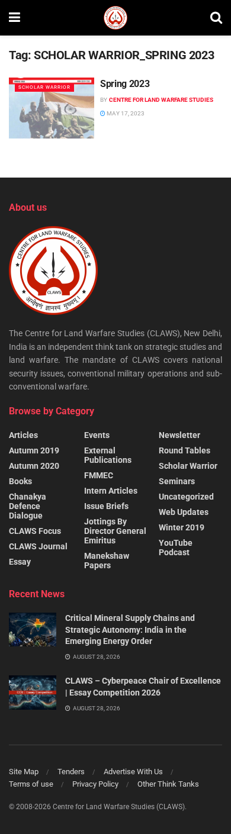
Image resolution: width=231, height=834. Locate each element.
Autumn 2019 (34, 450)
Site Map (23, 771)
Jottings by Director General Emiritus (115, 531)
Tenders (71, 771)
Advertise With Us (133, 771)
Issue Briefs (106, 506)
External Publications (107, 455)
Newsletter (179, 435)
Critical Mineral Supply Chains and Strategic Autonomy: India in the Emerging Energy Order (130, 629)
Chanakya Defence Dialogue (27, 506)
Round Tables (184, 450)
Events (97, 435)
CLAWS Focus (35, 531)
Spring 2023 (124, 83)
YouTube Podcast (175, 547)
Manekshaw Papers (106, 560)
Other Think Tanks (168, 784)
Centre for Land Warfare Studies (161, 99)
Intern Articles (110, 490)
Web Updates (183, 512)
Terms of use (31, 784)
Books (20, 481)
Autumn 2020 (34, 466)
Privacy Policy (95, 784)
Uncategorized (186, 496)
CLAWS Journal (38, 546)
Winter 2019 (181, 527)
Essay (20, 561)
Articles (23, 435)
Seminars (177, 481)
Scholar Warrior (44, 87)
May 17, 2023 (125, 113)
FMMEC (98, 475)
